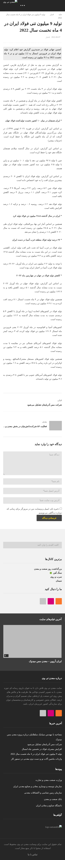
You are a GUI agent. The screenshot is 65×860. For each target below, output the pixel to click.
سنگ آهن (57, 573)
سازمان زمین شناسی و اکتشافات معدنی (43, 793)
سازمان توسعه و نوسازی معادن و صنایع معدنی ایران (37, 786)
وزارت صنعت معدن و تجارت (48, 780)
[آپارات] (43, 601)
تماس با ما (32, 854)
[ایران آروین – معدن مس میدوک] (32, 641)
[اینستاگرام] (51, 601)
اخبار (52, 14)
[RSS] (59, 601)
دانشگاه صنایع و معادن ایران (49, 805)
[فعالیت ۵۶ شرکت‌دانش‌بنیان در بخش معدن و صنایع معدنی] (32, 426)
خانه (60, 14)
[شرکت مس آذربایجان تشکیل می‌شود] (32, 404)
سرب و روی (56, 577)
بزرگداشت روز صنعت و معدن (48, 569)
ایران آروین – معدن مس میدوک (45, 661)
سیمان (59, 581)
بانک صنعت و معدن (53, 799)
